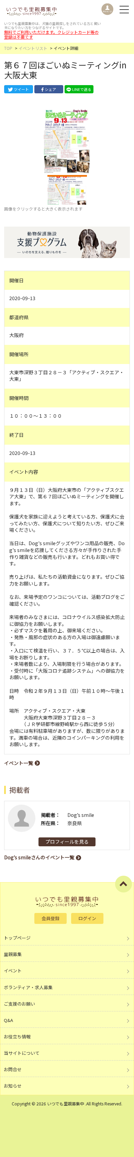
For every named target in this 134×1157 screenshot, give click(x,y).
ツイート (21, 89)
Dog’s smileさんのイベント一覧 (39, 857)
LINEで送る (81, 89)
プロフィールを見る (67, 841)
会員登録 (50, 918)
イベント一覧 (18, 762)
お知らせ (13, 1085)
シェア (50, 89)
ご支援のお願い (19, 1003)
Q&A (8, 1020)
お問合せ (13, 1069)
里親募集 (13, 954)
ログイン (87, 918)
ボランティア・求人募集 (28, 987)
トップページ (17, 937)
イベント (13, 970)
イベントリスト (33, 48)
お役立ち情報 (17, 1036)
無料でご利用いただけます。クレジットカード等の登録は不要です (51, 34)
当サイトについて (22, 1053)
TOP (8, 48)
